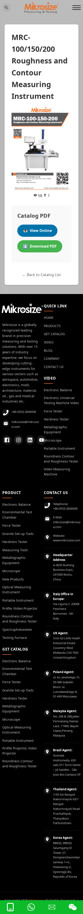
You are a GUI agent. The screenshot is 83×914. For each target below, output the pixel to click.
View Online (37, 230)
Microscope (53, 440)
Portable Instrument (59, 448)
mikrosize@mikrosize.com (25, 424)
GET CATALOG (54, 334)
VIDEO (48, 342)
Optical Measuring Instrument (16, 589)
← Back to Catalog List (41, 274)
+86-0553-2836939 (24, 412)
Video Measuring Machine (57, 471)
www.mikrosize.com (66, 540)
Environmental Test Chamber (17, 514)
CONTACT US (54, 367)
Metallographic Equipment (55, 429)
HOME (48, 317)
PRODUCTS (52, 326)
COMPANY (51, 358)
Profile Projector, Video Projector (19, 750)
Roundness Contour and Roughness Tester (61, 458)
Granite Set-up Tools (18, 533)
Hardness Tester (56, 419)
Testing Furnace (14, 637)
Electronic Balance (58, 390)
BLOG (48, 350)
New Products (13, 579)
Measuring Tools (15, 550)
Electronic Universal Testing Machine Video (61, 400)
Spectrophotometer (17, 629)
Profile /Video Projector (19, 608)
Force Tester (53, 411)
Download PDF (40, 246)
